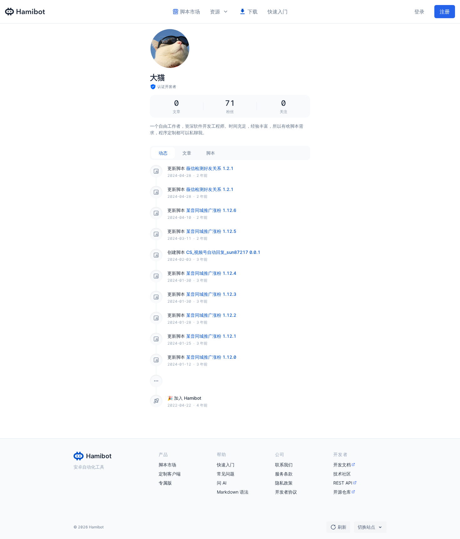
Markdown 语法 (232, 492)
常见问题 (225, 473)
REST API (342, 482)
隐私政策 (284, 482)
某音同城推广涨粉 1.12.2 (211, 315)
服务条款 (284, 473)
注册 (445, 11)
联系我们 (284, 464)
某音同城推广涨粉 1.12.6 (211, 210)
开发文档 (342, 464)
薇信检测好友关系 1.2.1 (209, 168)
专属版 (165, 482)
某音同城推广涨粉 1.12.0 (211, 357)
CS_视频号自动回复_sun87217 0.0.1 (223, 252)
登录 (419, 11)
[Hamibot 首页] (25, 12)
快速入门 (278, 11)
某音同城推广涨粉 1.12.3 (211, 294)
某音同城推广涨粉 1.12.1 (211, 336)
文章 (186, 153)
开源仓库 (342, 492)
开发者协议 (286, 492)
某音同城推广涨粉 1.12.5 (211, 231)
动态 (163, 153)
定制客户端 (170, 473)
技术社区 (342, 473)
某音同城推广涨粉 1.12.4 (211, 273)
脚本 (210, 153)
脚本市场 (167, 464)
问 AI (222, 482)
